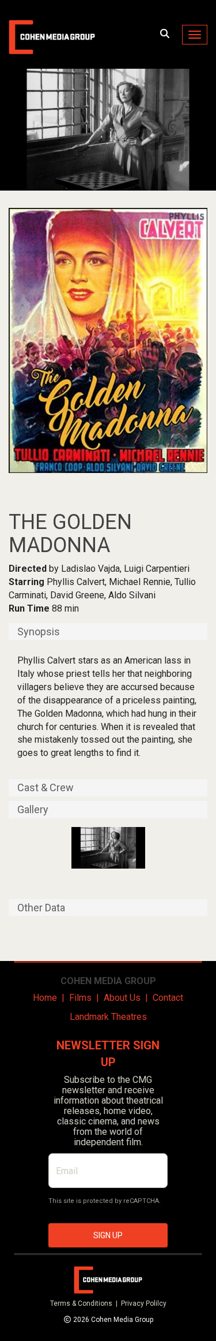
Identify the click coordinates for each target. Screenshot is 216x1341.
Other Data (41, 908)
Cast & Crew (45, 788)
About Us (122, 997)
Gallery (32, 809)
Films (80, 997)
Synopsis (38, 632)
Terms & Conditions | (85, 1303)
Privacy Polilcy (143, 1303)
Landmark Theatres (108, 1016)
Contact (168, 997)
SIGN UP (108, 1235)
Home (45, 997)
